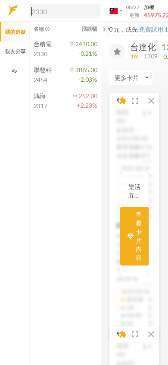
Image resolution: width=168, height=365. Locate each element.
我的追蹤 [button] (15, 32)
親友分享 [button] (15, 51)
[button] (63, 11)
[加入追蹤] (117, 51)
